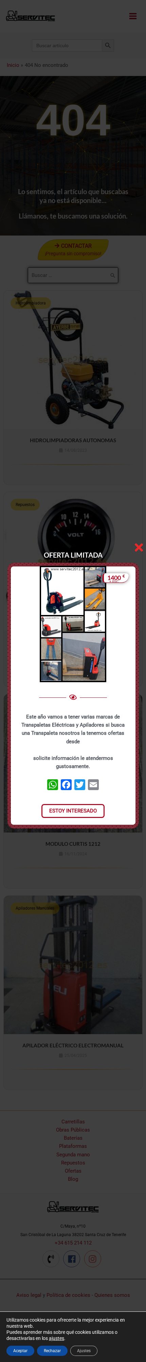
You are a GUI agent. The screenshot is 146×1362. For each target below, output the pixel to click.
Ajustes (84, 1350)
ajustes (56, 1338)
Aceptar (20, 1350)
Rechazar (52, 1350)
